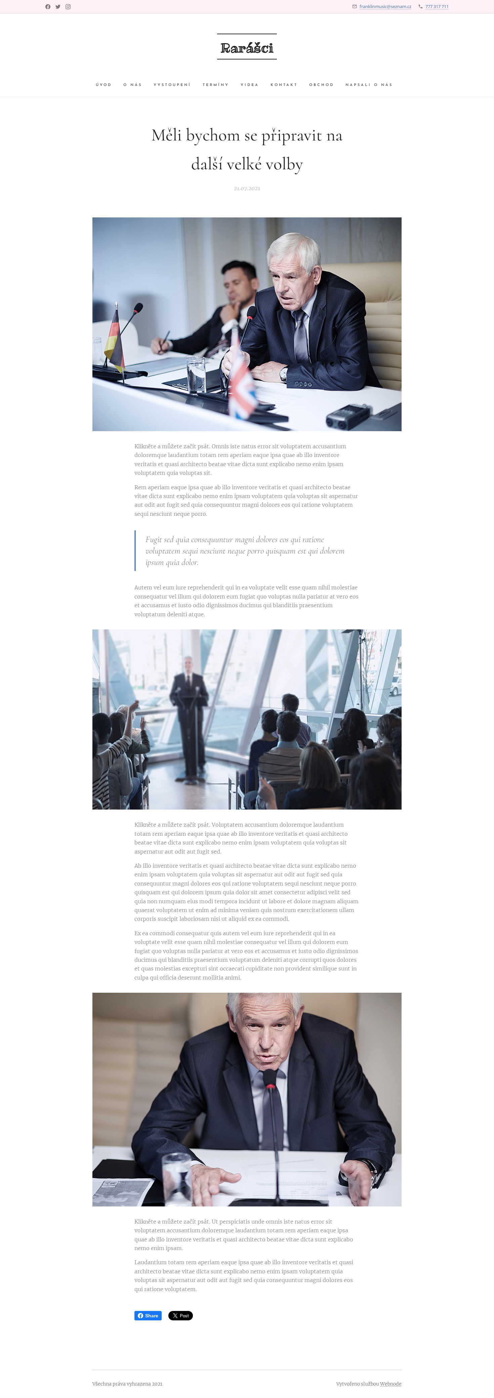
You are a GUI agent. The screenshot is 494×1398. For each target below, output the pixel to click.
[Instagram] (68, 6)
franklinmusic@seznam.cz (385, 6)
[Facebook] (48, 6)
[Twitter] (58, 6)
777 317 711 (437, 6)
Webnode (391, 1384)
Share (151, 1315)
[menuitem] (107, 85)
